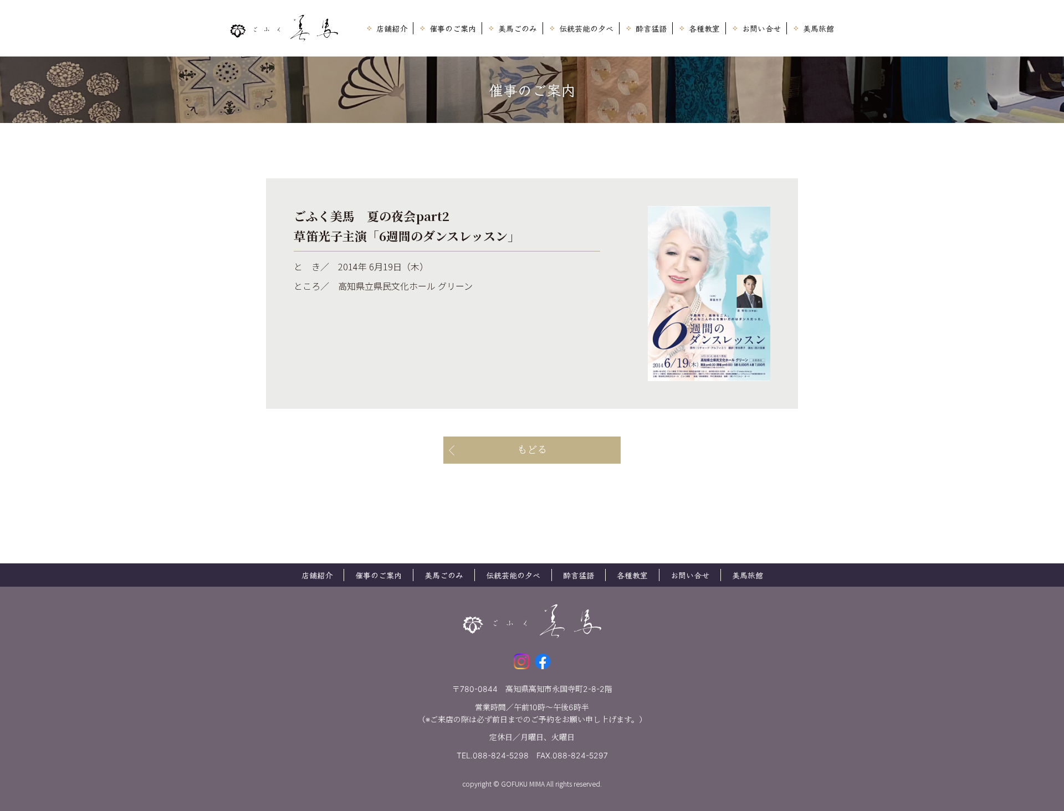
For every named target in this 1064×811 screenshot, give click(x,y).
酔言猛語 (651, 28)
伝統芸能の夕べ (586, 28)
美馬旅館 (818, 28)
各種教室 (704, 28)
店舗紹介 (391, 28)
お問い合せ (761, 28)
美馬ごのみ (517, 28)
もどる (532, 449)
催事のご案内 (452, 28)
